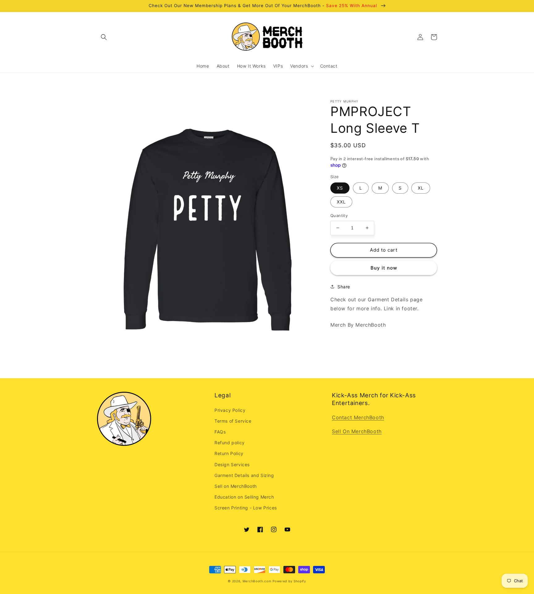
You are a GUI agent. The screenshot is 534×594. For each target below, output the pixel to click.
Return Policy (229, 453)
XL (421, 187)
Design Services (232, 464)
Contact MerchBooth (358, 417)
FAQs (220, 431)
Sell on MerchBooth (235, 486)
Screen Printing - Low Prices (245, 507)
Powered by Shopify (289, 581)
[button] (104, 37)
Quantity (339, 215)
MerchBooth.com (257, 581)
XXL (341, 201)
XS (340, 187)
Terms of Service (233, 421)
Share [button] (343, 286)
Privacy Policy (229, 410)
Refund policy (229, 442)
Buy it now (384, 267)
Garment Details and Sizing (244, 475)
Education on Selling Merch (244, 497)
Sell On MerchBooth (357, 431)
